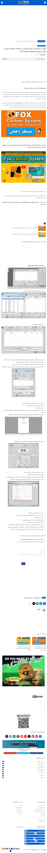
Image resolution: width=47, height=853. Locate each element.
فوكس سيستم (18, 102)
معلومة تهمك (23, 777)
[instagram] (32, 736)
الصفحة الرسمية (41, 807)
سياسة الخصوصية (18, 807)
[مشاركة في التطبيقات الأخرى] (30, 603)
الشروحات (36, 145)
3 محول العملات (23, 763)
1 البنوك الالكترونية (23, 761)
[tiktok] (6, 736)
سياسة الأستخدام (18, 811)
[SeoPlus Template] (45, 850)
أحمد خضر (35, 88)
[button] (40, 603)
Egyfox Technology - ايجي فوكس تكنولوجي (29, 850)
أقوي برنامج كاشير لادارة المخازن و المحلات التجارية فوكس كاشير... (24, 227)
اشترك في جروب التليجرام (23, 744)
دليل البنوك (23, 775)
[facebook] (40, 736)
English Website (41, 821)
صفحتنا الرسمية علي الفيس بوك (27, 539)
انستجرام (42, 813)
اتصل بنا (20, 805)
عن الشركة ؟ (19, 809)
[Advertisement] (23, 8)
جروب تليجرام (41, 819)
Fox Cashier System (27, 597)
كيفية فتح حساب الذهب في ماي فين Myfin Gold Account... (25, 41)
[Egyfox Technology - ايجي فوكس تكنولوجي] (23, 3)
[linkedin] (14, 736)
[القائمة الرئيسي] (45, 3)
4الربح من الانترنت (23, 765)
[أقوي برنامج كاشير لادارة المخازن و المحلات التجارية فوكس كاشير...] (42, 228)
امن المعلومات (23, 771)
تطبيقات (23, 773)
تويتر (43, 817)
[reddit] (21, 736)
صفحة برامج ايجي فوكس (39, 809)
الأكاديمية (20, 813)
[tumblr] (18, 736)
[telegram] (10, 736)
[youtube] (36, 736)
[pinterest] (25, 736)
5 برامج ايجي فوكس (41, 45)
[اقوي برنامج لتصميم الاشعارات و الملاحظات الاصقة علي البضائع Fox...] (42, 234)
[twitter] (29, 736)
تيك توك (42, 815)
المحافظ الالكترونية (23, 769)
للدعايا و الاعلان (41, 805)
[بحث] (2, 3)
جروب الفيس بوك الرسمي (39, 811)
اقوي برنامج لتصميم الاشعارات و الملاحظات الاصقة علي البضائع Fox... (24, 234)
